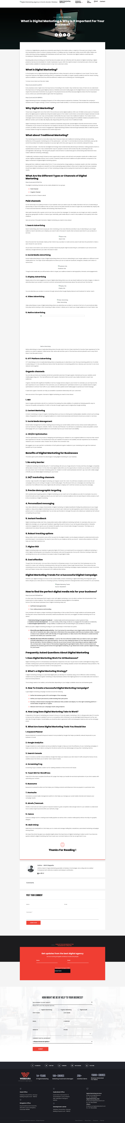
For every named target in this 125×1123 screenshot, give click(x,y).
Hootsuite (32, 792)
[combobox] (91, 1033)
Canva (31, 814)
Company (67, 1021)
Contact (102, 1)
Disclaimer (95, 1120)
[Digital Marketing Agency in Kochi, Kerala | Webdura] (38, 2)
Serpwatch (63, 587)
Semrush (39, 803)
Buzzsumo (32, 784)
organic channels (75, 375)
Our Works (89, 2)
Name (27, 904)
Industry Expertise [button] (78, 2)
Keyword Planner (35, 732)
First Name (36, 1013)
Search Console (35, 753)
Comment (29, 912)
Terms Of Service (78, 1120)
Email (65, 904)
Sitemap (102, 1120)
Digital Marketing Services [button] (64, 2)
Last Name (67, 1013)
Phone (66, 1030)
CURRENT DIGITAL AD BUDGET (41, 1038)
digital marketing (87, 60)
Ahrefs (31, 803)
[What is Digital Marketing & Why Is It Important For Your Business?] (56, 34)
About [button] (96, 1)
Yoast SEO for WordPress (39, 773)
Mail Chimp (33, 825)
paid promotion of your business (48, 204)
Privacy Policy (88, 1120)
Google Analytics (35, 742)
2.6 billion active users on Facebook (89, 112)
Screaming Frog (35, 764)
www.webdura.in (31, 1120)
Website (35, 1030)
